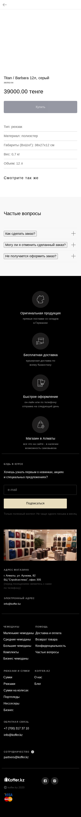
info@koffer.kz (12, 603)
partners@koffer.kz (16, 757)
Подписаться (35, 503)
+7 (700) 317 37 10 (16, 728)
